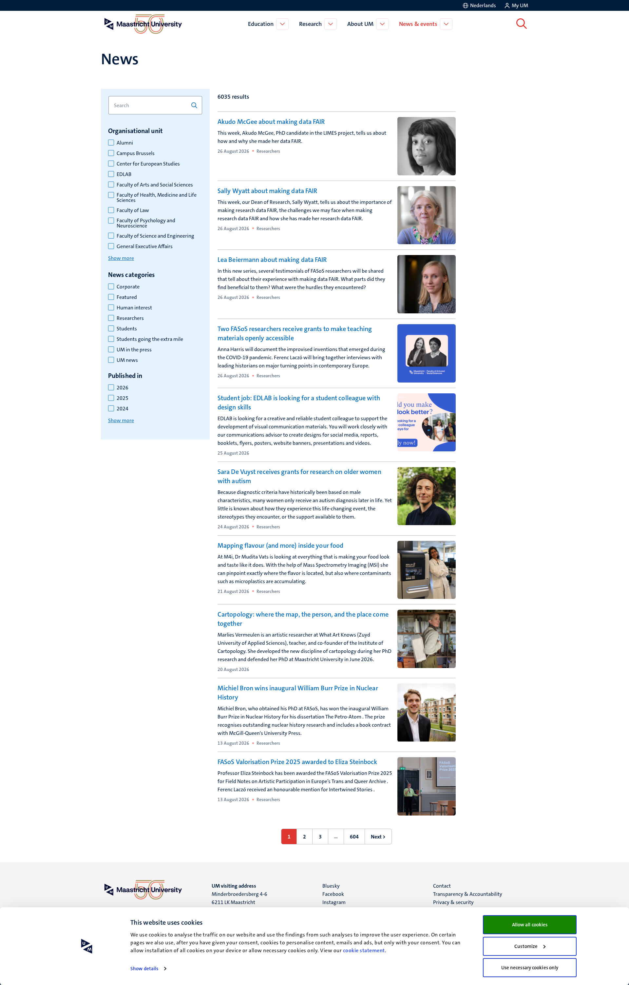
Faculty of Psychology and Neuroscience (146, 223)
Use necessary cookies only (530, 967)
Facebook (333, 894)
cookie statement (364, 950)
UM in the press (134, 349)
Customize (526, 946)
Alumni (125, 143)
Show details (144, 968)
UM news (127, 360)
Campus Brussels (136, 153)
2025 (122, 398)
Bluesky (331, 885)
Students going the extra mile (150, 339)
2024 (122, 408)
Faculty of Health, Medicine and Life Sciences (157, 197)
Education (261, 24)
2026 (122, 387)
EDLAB (124, 174)
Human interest (134, 307)
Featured (127, 297)
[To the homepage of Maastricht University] (143, 24)
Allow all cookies (530, 924)
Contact (442, 885)
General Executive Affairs (145, 246)
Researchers (130, 318)
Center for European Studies (148, 164)
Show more (121, 258)
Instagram (334, 902)
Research (310, 24)
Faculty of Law (133, 210)
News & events (418, 24)
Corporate (128, 286)
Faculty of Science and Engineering (155, 236)
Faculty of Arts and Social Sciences (155, 184)
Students (127, 328)
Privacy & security (453, 902)
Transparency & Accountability (467, 894)
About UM (360, 24)
